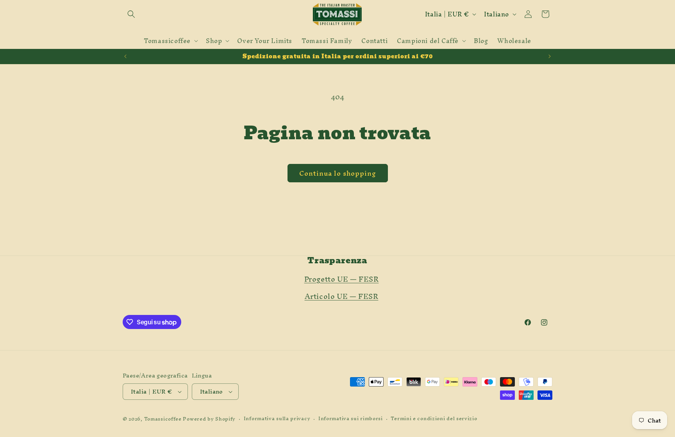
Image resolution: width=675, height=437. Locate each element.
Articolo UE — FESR (342, 296)
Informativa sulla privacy (277, 419)
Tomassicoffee (163, 418)
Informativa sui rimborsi (350, 419)
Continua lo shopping (337, 173)
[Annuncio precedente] (125, 56)
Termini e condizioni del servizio (434, 419)
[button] (131, 14)
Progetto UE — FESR (341, 279)
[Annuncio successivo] (549, 56)
